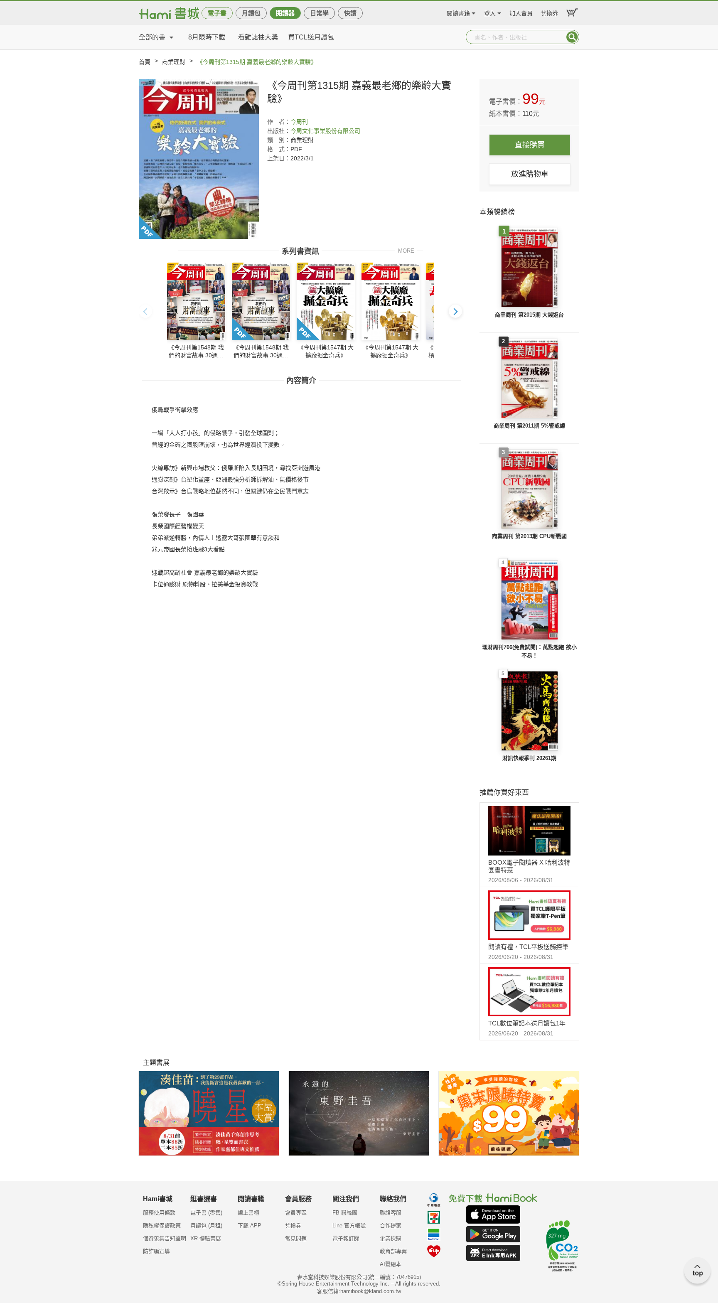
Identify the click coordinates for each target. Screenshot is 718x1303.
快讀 (350, 13)
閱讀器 (285, 13)
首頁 (144, 62)
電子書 (217, 13)
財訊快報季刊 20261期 (529, 758)
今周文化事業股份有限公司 (325, 131)
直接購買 (530, 145)
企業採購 (390, 1238)
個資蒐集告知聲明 (164, 1238)
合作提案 (390, 1225)
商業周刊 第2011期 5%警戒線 (529, 426)
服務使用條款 (159, 1213)
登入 (490, 12)
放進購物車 (529, 174)
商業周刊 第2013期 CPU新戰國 (529, 536)
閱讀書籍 (458, 12)
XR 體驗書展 (205, 1238)
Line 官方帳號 (349, 1225)
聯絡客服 (390, 1213)
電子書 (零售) (206, 1213)
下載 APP (249, 1225)
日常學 (319, 13)
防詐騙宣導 (156, 1251)
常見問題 (296, 1238)
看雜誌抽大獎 (258, 37)
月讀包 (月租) (206, 1225)
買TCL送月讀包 (311, 37)
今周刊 (299, 121)
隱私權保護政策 (162, 1225)
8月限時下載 (206, 37)
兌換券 (549, 12)
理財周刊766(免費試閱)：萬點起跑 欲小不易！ (529, 651)
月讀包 (251, 13)
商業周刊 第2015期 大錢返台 (529, 315)
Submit (572, 37)
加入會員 (521, 12)
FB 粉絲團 (344, 1213)
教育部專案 (393, 1251)
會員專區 (296, 1213)
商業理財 (173, 62)
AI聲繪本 (390, 1264)
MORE (406, 250)
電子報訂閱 (345, 1238)
